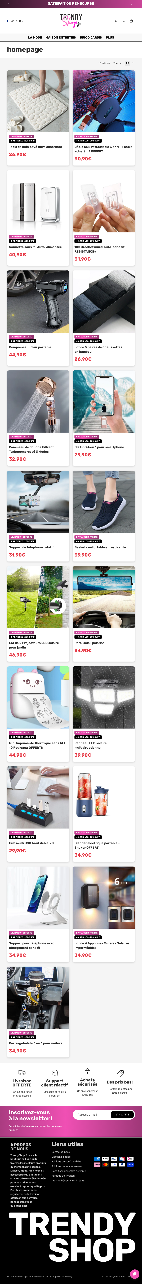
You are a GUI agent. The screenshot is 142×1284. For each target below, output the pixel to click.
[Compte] (123, 21)
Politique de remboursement (67, 1166)
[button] (117, 63)
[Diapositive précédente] (8, 4)
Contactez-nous (60, 1151)
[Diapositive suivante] (131, 4)
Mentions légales (60, 1156)
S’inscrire (122, 1114)
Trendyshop (20, 1276)
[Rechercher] (116, 21)
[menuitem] (110, 37)
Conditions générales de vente (68, 1170)
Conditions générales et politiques (118, 1276)
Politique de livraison (63, 1175)
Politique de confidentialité (66, 1161)
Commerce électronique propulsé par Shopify (50, 1276)
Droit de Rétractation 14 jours (67, 1180)
